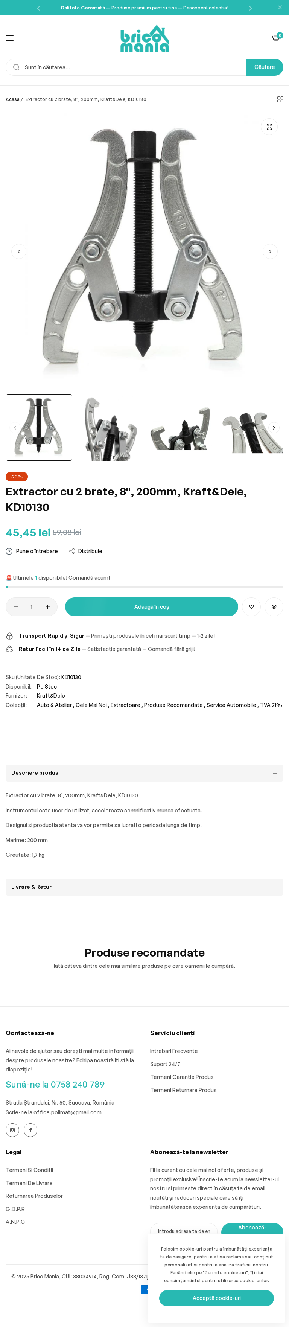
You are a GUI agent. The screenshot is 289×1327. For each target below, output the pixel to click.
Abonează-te (252, 1232)
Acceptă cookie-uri (217, 1298)
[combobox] (144, 67)
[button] (38, 7)
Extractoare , (127, 705)
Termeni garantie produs (182, 1077)
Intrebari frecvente (174, 1051)
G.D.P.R (15, 1209)
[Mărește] (269, 126)
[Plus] (47, 607)
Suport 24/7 (165, 1064)
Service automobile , (233, 705)
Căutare (264, 67)
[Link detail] (12, 1130)
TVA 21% (271, 705)
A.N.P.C (15, 1222)
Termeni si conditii (29, 1170)
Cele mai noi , (93, 705)
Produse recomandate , (174, 705)
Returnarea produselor (34, 1196)
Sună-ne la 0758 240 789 (55, 1084)
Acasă (13, 99)
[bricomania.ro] (144, 38)
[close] (280, 8)
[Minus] (15, 607)
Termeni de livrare (29, 1183)
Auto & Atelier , (56, 705)
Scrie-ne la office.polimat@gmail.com (54, 1112)
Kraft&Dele (51, 695)
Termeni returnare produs (183, 1090)
